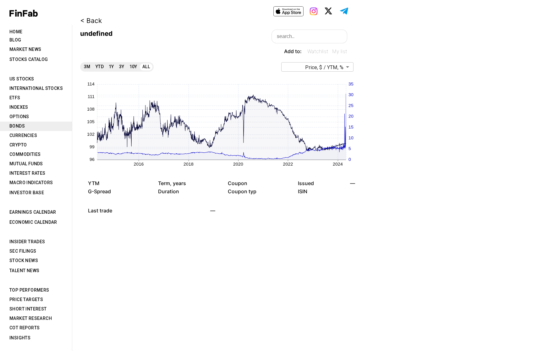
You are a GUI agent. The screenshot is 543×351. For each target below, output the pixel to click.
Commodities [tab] (25, 154)
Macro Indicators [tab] (31, 182)
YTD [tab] (100, 66)
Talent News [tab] (24, 270)
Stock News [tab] (23, 260)
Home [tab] (16, 31)
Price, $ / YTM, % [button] (324, 67)
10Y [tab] (133, 66)
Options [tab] (19, 116)
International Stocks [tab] (36, 88)
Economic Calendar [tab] (33, 222)
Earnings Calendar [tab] (32, 212)
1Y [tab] (111, 66)
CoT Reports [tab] (24, 327)
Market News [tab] (25, 49)
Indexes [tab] (18, 107)
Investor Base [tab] (26, 192)
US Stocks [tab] (21, 78)
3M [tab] (87, 66)
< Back (91, 21)
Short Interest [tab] (28, 308)
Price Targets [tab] (26, 299)
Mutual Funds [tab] (26, 163)
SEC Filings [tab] (22, 251)
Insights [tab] (19, 337)
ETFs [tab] (14, 97)
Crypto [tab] (18, 144)
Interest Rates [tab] (27, 173)
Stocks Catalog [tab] (28, 59)
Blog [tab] (15, 39)
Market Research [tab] (30, 318)
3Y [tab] (121, 66)
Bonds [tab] (17, 126)
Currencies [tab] (23, 135)
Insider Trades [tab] (27, 241)
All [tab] (146, 66)
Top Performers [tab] (29, 290)
